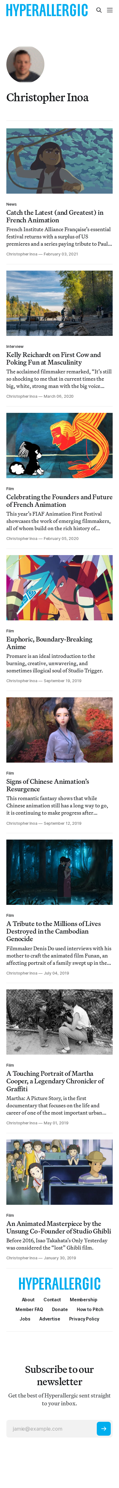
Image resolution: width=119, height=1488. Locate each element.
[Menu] (110, 10)
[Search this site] (99, 10)
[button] (83, 1299)
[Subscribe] (104, 1429)
